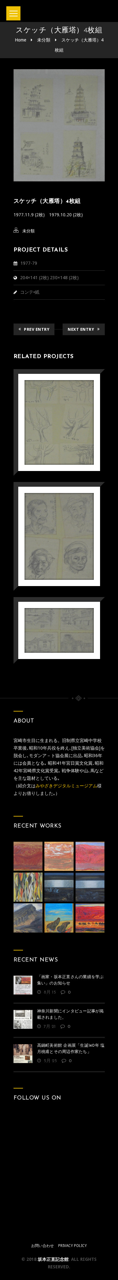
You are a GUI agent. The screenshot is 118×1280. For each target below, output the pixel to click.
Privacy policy (72, 1246)
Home (20, 39)
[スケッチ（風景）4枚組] (50, 614)
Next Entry (81, 329)
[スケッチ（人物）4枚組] (50, 520)
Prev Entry (36, 329)
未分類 (43, 39)
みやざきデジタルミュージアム (66, 785)
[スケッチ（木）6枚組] (50, 406)
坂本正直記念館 (53, 1259)
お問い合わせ (42, 1246)
